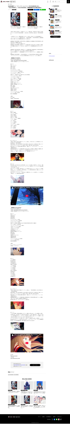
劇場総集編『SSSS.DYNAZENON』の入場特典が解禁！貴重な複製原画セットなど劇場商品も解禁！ (14, 406)
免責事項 (54, 416)
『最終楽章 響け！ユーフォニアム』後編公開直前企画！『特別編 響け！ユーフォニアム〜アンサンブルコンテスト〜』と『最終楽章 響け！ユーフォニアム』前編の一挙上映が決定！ (58, 22)
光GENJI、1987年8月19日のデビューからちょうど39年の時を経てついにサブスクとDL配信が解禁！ (58, 16)
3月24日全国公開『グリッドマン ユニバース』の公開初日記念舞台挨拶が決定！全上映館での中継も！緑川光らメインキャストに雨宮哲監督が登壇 (40, 392)
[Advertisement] (55, 45)
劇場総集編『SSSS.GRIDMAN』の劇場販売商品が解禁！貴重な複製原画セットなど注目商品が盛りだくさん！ (27, 406)
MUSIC (56, 14)
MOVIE (15, 9)
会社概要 (43, 416)
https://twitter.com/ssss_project (15, 358)
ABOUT (39, 416)
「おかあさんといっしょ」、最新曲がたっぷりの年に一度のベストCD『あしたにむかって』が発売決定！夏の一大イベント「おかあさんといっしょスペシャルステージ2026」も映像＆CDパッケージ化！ (58, 27)
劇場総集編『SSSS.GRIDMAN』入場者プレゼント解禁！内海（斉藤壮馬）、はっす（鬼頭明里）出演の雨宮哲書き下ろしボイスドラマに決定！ (40, 406)
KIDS (55, 25)
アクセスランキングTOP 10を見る (55, 36)
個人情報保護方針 (48, 416)
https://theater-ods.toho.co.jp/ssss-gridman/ (20, 60)
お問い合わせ (59, 416)
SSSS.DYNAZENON (10, 374)
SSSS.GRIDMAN (16, 374)
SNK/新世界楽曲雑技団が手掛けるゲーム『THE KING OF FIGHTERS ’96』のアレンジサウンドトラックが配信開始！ (58, 32)
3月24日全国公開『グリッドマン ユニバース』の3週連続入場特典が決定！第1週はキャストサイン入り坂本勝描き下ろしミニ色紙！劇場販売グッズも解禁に (27, 392)
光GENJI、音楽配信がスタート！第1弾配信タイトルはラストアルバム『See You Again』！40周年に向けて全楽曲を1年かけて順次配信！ (58, 11)
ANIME (13, 9)
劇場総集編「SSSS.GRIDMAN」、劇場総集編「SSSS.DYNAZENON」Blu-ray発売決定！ (14, 391)
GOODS (24, 390)
